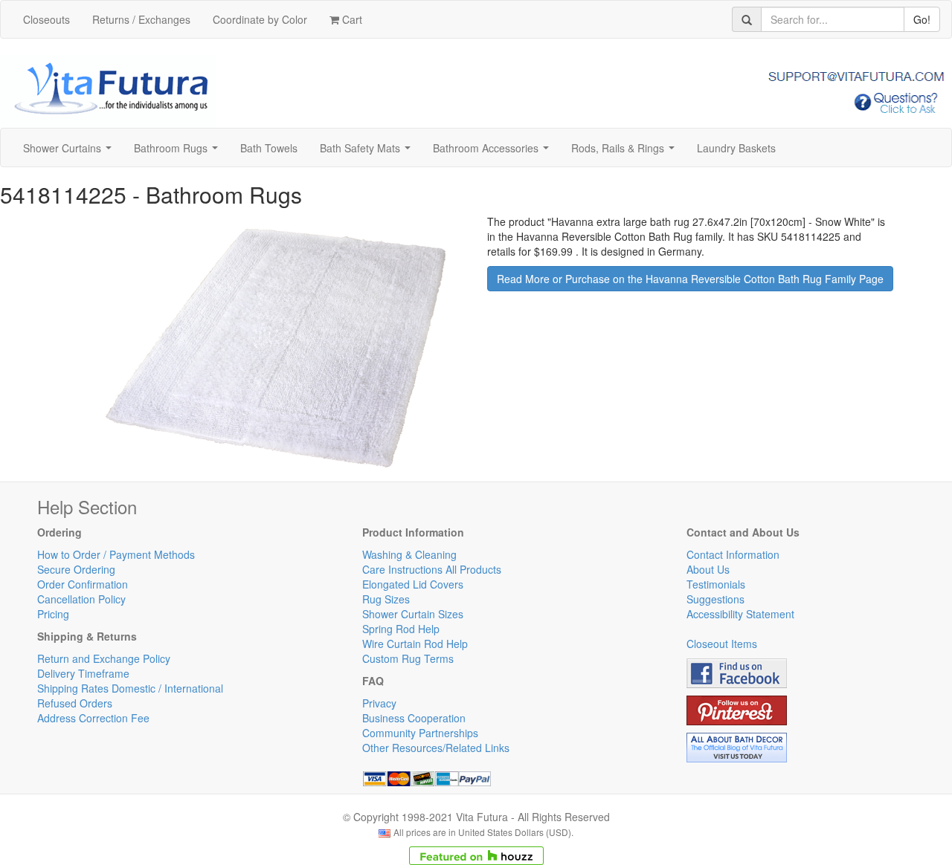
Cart (350, 19)
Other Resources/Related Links (435, 747)
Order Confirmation (82, 584)
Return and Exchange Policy (103, 658)
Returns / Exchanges (141, 19)
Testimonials (715, 584)
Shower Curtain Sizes (412, 613)
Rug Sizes (386, 599)
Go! (921, 19)
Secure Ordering (76, 569)
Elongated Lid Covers (412, 584)
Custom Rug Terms (408, 658)
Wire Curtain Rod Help (415, 643)
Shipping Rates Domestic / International (130, 688)
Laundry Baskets (736, 147)
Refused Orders (74, 703)
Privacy (379, 703)
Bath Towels (269, 147)
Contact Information (732, 554)
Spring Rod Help (401, 628)
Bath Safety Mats (368, 152)
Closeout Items (721, 643)
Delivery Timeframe (83, 673)
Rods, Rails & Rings (626, 152)
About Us (708, 569)
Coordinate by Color (260, 19)
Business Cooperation (414, 717)
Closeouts (46, 19)
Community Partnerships (420, 732)
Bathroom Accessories (494, 152)
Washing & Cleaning (409, 554)
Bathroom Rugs (179, 152)
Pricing (53, 613)
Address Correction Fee (93, 717)
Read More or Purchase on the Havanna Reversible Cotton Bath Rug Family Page (690, 278)
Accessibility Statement (740, 613)
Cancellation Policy (81, 599)
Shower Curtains (70, 152)
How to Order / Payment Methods (116, 554)
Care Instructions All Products (431, 569)
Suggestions (715, 599)
